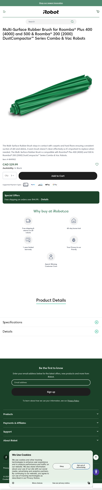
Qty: (7, 175)
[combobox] (51, 21)
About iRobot (10, 440)
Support (7, 431)
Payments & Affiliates (14, 422)
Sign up (51, 391)
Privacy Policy (73, 401)
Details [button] (44, 199)
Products (8, 414)
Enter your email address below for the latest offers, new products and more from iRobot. (51, 375)
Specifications (12, 322)
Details (7, 331)
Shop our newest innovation (51, 3)
